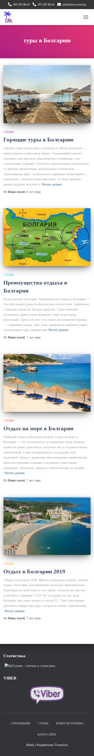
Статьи (8, 132)
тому (33, 192)
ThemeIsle (61, 745)
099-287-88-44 (21, 4)
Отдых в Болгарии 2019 (34, 571)
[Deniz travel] (9, 17)
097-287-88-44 (46, 4)
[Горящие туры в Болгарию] (47, 94)
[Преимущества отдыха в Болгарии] (47, 237)
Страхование (20, 723)
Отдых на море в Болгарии (38, 428)
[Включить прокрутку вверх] (85, 747)
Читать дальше (52, 184)
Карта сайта (47, 734)
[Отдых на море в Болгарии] (47, 383)
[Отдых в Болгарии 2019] (47, 526)
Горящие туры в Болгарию (38, 139)
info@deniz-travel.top (74, 4)
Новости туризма (70, 723)
